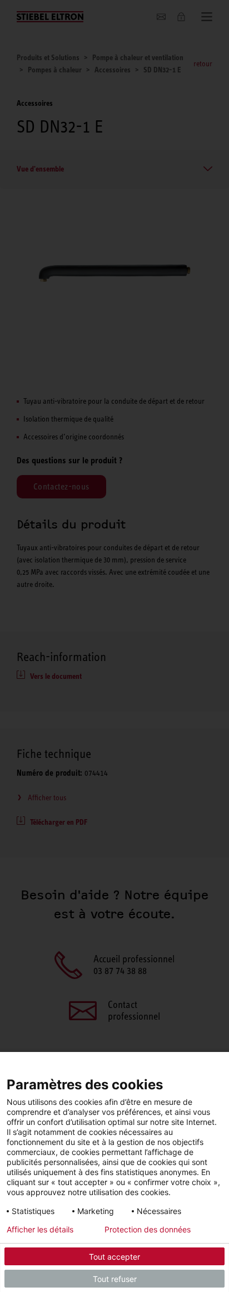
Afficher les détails (40, 1229)
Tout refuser (115, 1279)
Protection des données (147, 1229)
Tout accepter (114, 1256)
